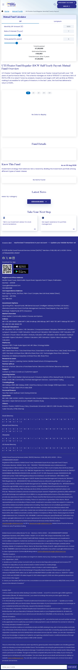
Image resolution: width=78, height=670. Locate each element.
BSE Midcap (42, 321)
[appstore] (21, 266)
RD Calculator (29, 329)
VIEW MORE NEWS (37, 202)
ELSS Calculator (60, 335)
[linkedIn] (13, 258)
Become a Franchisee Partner (26, 366)
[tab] (28, 93)
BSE (3, 398)
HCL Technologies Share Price (51, 353)
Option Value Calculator (59, 337)
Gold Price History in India (38, 385)
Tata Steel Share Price (27, 351)
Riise (35, 345)
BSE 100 (8, 324)
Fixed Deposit (51, 308)
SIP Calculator (7, 329)
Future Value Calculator (19, 335)
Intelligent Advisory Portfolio (50, 306)
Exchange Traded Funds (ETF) (12, 311)
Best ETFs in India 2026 (24, 388)
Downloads (34, 406)
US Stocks (64, 306)
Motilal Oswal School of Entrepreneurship (43, 361)
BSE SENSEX (13, 321)
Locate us (20, 372)
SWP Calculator (66, 332)
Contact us (6, 372)
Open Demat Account (65, 2)
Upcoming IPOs (7, 306)
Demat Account (28, 377)
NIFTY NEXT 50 (52, 321)
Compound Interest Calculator (46, 329)
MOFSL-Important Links (27, 398)
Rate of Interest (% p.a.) (13, 31)
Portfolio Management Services (34, 308)
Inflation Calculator (31, 337)
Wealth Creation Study (36, 401)
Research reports (8, 361)
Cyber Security (7, 409)
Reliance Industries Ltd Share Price (25, 356)
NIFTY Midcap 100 (64, 321)
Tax (3, 393)
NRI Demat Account (32, 306)
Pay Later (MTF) (62, 308)
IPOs (51, 377)
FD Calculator (18, 329)
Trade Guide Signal (20, 345)
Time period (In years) (13, 39)
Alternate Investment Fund (11, 308)
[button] (24, 26)
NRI (13, 380)
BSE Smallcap (31, 321)
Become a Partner (8, 366)
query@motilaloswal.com (11, 285)
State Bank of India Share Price (47, 351)
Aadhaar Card (19, 393)
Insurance (28, 311)
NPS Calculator (44, 337)
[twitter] (7, 258)
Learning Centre (21, 361)
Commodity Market (20, 316)
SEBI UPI (65, 6)
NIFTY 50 (5, 321)
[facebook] (3, 258)
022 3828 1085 (7, 288)
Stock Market (17, 377)
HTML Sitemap (19, 409)
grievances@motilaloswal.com (12, 523)
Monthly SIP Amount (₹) (13, 26)
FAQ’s (13, 372)
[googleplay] (21, 271)
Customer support (31, 372)
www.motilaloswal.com (15, 658)
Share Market (7, 316)
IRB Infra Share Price (32, 353)
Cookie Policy (63, 398)
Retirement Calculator (66, 329)
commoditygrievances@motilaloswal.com (52, 551)
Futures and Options (35, 316)
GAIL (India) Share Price (67, 351)
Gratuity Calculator (36, 335)
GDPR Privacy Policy (22, 406)
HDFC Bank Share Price (10, 351)
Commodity (20, 380)
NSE (7, 398)
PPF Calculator (49, 335)
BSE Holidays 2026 (22, 385)
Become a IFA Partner (46, 366)
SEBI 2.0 (49, 406)
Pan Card (9, 393)
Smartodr (42, 406)
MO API (30, 345)
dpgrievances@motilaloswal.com (40, 523)
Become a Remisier (62, 366)
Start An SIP (72, 667)
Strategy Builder (43, 345)
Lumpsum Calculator (9, 332)
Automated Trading (56, 380)
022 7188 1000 (7, 299)
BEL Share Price (43, 356)
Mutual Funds (19, 306)
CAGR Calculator (24, 332)
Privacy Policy (68, 406)
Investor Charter (8, 406)
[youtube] (10, 258)
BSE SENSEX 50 (17, 324)
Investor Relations (43, 398)
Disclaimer (54, 398)
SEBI (11, 398)
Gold (9, 380)
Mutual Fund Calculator (39, 332)
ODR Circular (57, 406)
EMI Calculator (54, 332)
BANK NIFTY (22, 321)
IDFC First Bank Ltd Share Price (13, 353)
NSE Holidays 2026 (8, 385)
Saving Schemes (31, 393)
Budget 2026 (6, 377)
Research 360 (7, 345)
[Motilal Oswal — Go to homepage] (10, 4)
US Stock (68, 377)
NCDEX (15, 398)
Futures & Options (42, 377)
